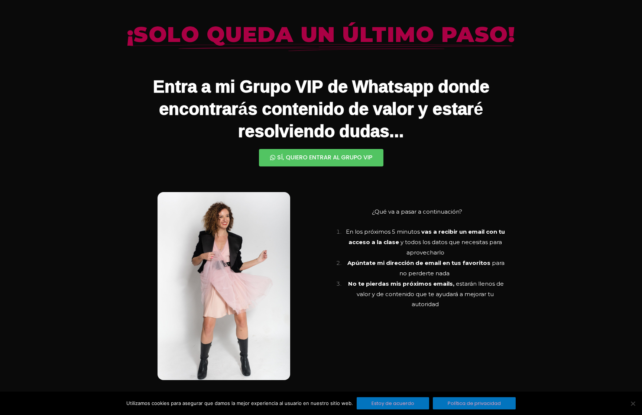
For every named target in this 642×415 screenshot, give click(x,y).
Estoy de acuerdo (393, 403)
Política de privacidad (474, 403)
